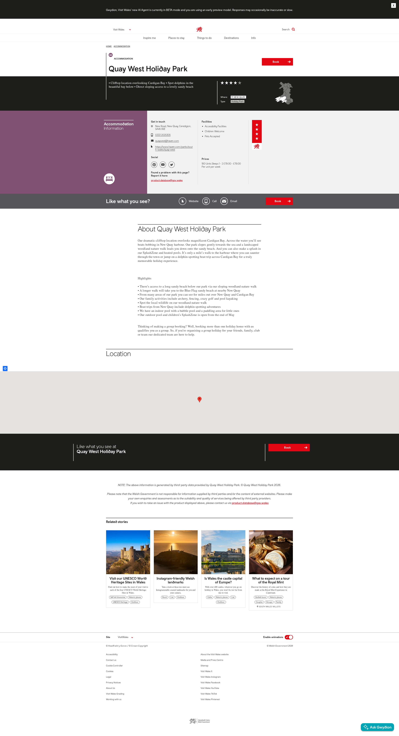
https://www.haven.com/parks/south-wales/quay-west (174, 148)
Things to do (204, 37)
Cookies (109, 671)
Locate (5, 368)
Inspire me (149, 37)
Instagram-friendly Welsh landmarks (176, 580)
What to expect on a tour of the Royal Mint (271, 580)
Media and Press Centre (212, 660)
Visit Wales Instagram (211, 677)
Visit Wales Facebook (210, 682)
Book (276, 61)
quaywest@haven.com (167, 140)
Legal (108, 677)
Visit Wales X (206, 671)
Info (253, 37)
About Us (110, 688)
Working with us (113, 699)
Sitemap (204, 665)
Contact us (111, 660)
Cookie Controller (114, 665)
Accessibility (112, 654)
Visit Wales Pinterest (210, 699)
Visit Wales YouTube (210, 688)
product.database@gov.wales (167, 180)
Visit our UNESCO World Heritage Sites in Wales (128, 580)
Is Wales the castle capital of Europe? (223, 580)
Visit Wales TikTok (209, 693)
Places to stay (176, 37)
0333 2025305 (163, 134)
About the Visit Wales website (214, 654)
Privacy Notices (113, 682)
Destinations (231, 37)
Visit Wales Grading (115, 693)
